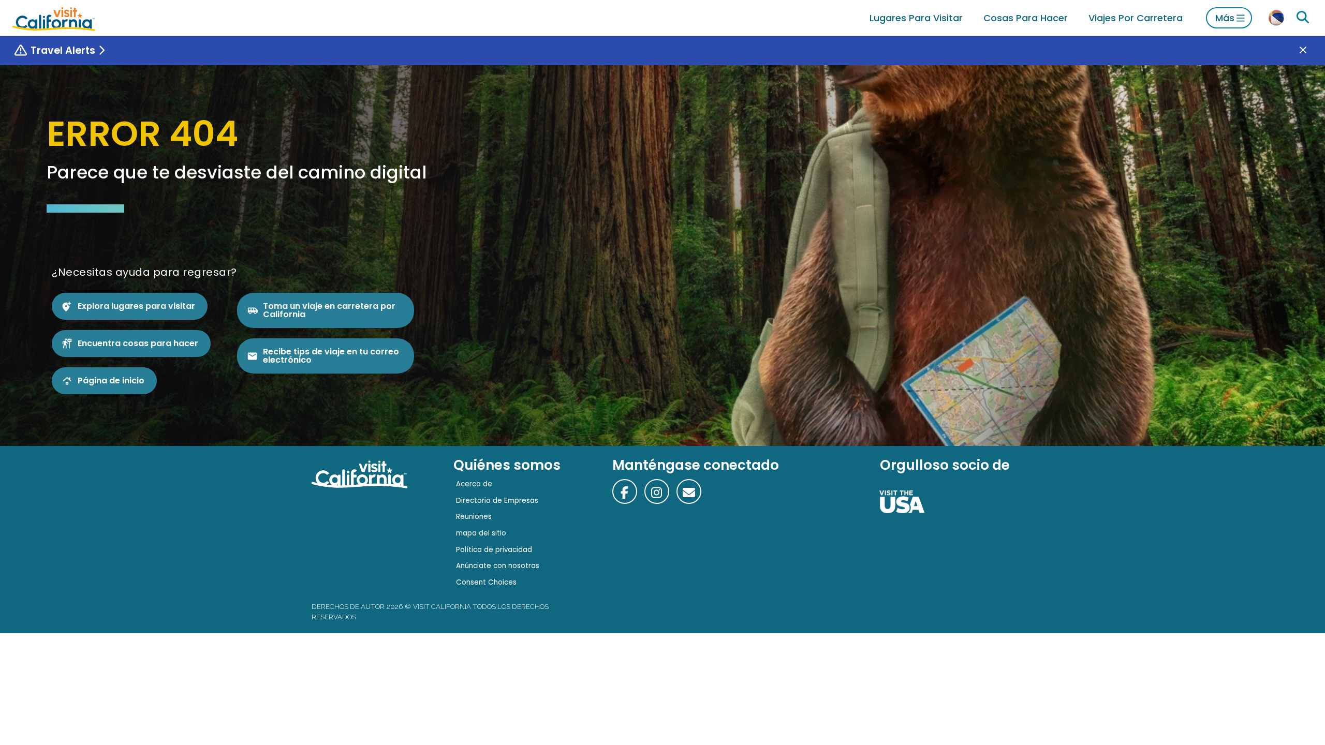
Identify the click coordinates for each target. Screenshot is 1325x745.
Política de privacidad (494, 550)
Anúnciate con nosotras (497, 566)
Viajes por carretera (1135, 17)
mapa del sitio (481, 533)
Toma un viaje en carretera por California (329, 310)
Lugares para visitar (916, 17)
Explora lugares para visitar (136, 306)
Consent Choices (486, 582)
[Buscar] (1303, 17)
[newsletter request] (688, 491)
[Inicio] (53, 18)
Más (1224, 17)
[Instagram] (656, 491)
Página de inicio (111, 380)
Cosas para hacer (1025, 17)
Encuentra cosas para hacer (138, 343)
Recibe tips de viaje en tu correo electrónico (331, 356)
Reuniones (474, 517)
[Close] (1310, 50)
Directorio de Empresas (497, 500)
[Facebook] (624, 491)
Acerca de (474, 484)
